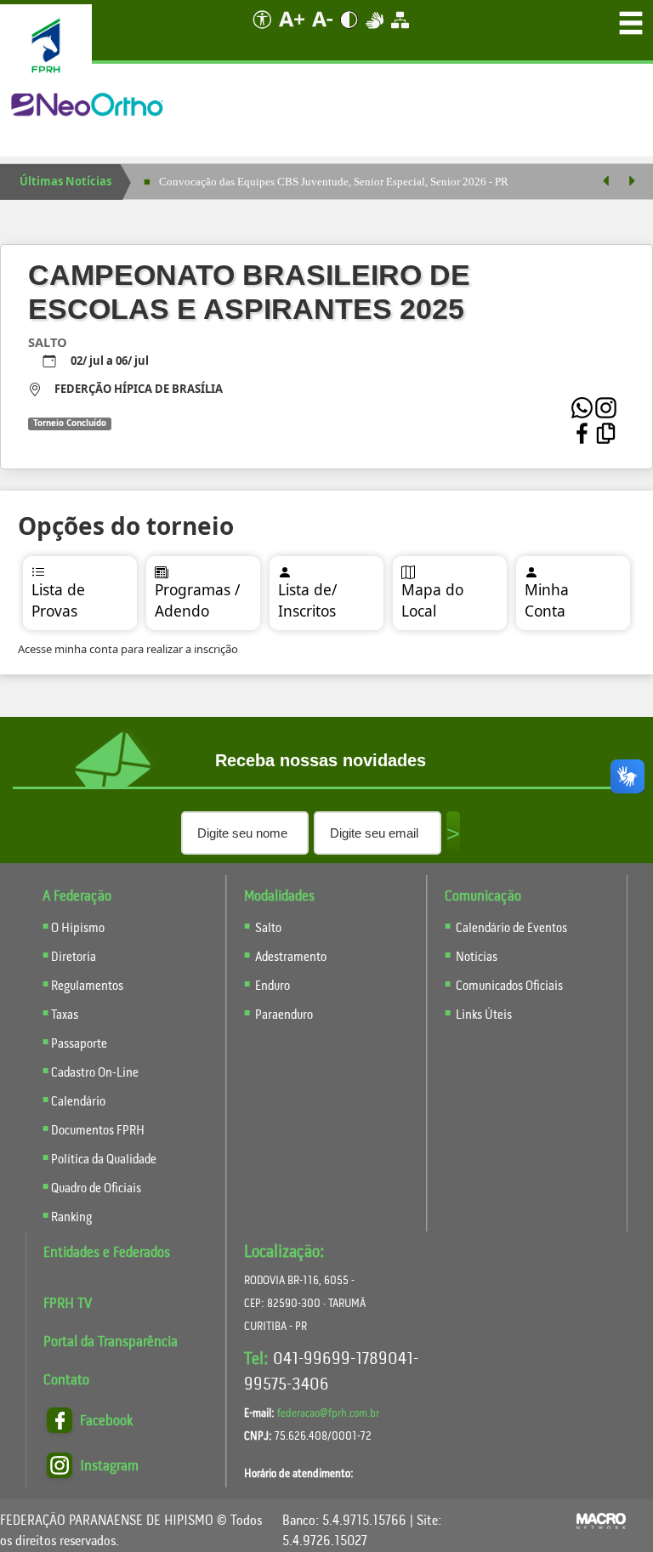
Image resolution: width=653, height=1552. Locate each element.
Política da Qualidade (103, 1160)
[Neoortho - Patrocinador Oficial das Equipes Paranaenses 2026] (88, 105)
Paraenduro (284, 1015)
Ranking (71, 1218)
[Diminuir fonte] (323, 33)
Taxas (64, 1015)
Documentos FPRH (98, 1131)
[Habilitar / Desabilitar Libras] (376, 33)
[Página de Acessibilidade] (258, 33)
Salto (268, 928)
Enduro (272, 986)
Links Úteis (482, 1015)
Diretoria (73, 957)
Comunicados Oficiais (508, 986)
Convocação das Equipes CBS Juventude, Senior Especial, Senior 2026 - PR (333, 181)
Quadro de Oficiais (96, 1189)
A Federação (77, 897)
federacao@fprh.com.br (328, 1413)
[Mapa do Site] (400, 33)
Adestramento (290, 957)
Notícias (475, 957)
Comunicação (483, 897)
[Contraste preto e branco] (350, 33)
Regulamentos (87, 986)
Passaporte (79, 1044)
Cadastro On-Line (95, 1073)
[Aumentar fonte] (292, 33)
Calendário (78, 1102)
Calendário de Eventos (510, 928)
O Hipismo (78, 928)
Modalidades (279, 897)
